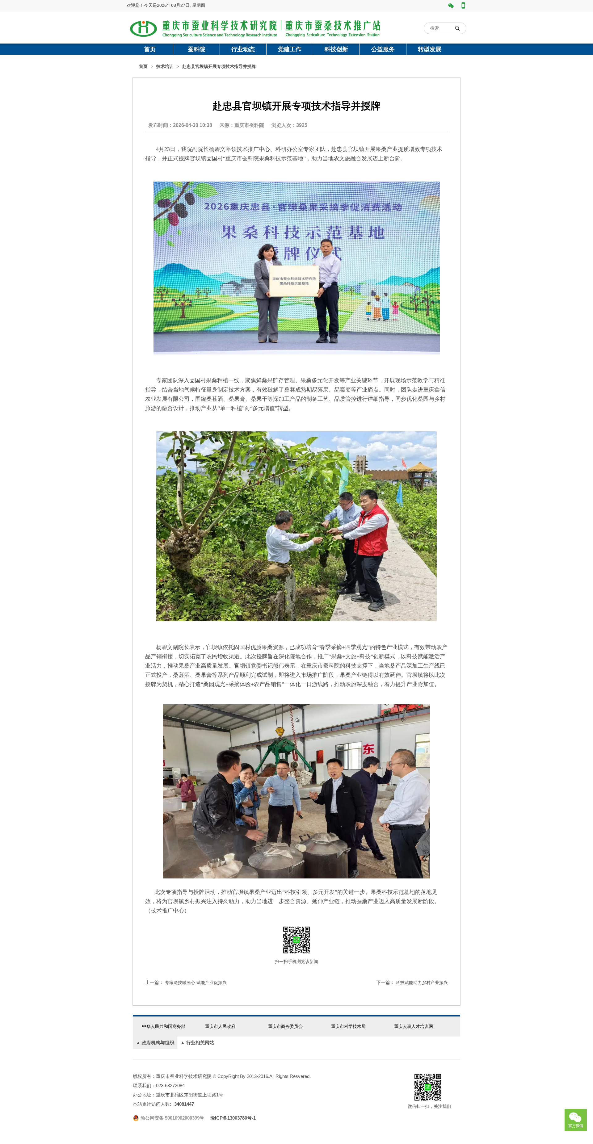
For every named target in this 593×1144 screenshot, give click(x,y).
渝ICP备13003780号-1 (233, 1118)
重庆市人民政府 (220, 1026)
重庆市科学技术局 (348, 1026)
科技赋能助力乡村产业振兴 (422, 982)
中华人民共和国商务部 (163, 1026)
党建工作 (289, 49)
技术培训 (165, 66)
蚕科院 (196, 49)
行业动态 (243, 49)
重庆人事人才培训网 (413, 1026)
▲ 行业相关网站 (197, 1042)
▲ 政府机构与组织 (155, 1042)
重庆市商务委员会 (285, 1026)
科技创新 (336, 49)
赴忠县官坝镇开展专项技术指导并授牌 (219, 66)
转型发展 (429, 49)
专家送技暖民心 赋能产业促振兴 (196, 982)
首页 (150, 49)
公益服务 (383, 49)
